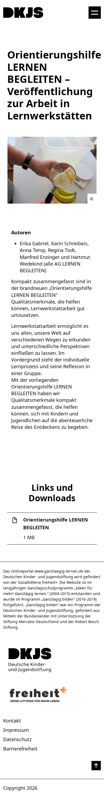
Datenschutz (17, 739)
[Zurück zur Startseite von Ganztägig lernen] (52, 660)
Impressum (16, 730)
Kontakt (12, 720)
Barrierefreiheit (20, 748)
